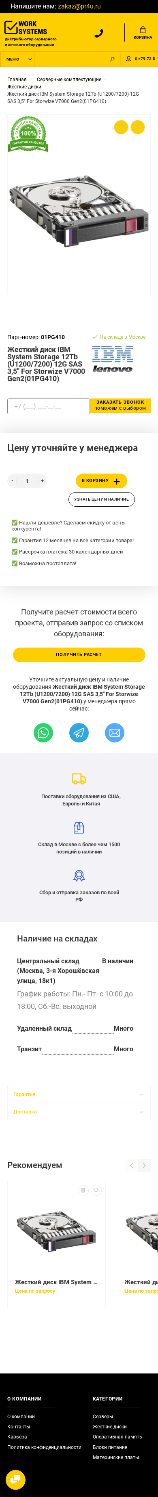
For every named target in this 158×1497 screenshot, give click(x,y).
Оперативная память (117, 1437)
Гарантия (24, 1094)
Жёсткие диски (110, 1427)
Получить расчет (79, 654)
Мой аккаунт (128, 59)
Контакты (18, 1427)
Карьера (17, 1437)
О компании (21, 1416)
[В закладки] (96, 1190)
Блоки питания (110, 1447)
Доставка (25, 1112)
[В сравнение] (83, 1190)
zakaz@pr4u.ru (79, 6)
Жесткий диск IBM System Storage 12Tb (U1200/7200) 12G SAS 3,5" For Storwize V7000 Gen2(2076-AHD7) (56, 1282)
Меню (12, 59)
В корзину (95, 480)
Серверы (103, 1416)
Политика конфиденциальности (44, 1447)
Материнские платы (116, 1457)
